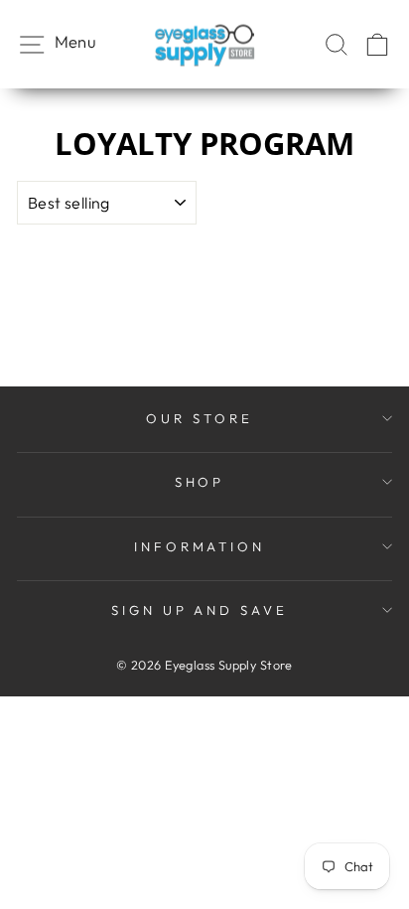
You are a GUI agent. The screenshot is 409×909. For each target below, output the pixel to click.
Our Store (199, 418)
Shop (200, 482)
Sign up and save (200, 610)
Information (200, 546)
